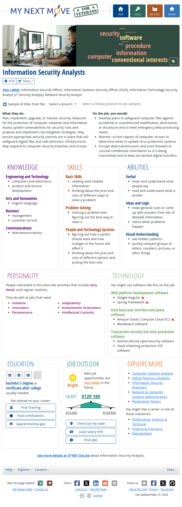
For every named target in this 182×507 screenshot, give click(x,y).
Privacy (153, 489)
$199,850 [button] (109, 413)
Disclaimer (167, 489)
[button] (143, 297)
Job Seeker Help (22, 489)
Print (11, 81)
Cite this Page (98, 489)
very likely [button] (92, 383)
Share (26, 81)
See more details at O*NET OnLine (63, 455)
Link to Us (81, 489)
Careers (40, 469)
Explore (23, 469)
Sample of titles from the (26, 104)
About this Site (138, 489)
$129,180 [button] (91, 396)
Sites (170, 469)
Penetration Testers (146, 401)
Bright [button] (72, 385)
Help (9, 469)
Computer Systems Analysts (152, 373)
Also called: (11, 90)
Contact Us (41, 489)
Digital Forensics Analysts (151, 378)
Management (142, 433)
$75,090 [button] (71, 413)
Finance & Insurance (147, 429)
